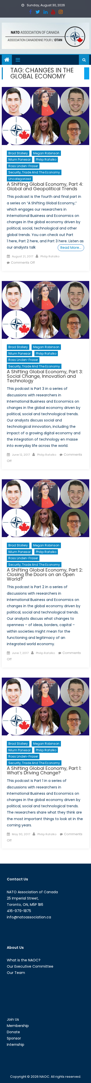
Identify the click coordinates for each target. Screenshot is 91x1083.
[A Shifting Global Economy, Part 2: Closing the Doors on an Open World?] (45, 508)
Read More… (70, 247)
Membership (18, 1025)
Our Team (16, 972)
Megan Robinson (46, 153)
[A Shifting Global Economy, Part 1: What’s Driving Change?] (45, 706)
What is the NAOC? (23, 960)
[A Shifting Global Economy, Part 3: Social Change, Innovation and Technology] (45, 310)
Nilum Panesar (19, 159)
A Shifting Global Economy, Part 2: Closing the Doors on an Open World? (45, 574)
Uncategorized (19, 179)
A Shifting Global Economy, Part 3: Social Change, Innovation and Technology (45, 376)
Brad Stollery (18, 153)
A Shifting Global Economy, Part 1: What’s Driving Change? (44, 770)
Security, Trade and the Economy (34, 172)
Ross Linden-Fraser (23, 166)
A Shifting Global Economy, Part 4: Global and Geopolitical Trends (45, 186)
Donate (13, 1031)
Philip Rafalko (46, 159)
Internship (15, 1044)
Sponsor (14, 1038)
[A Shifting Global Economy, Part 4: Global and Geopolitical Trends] (45, 116)
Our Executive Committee (30, 966)
